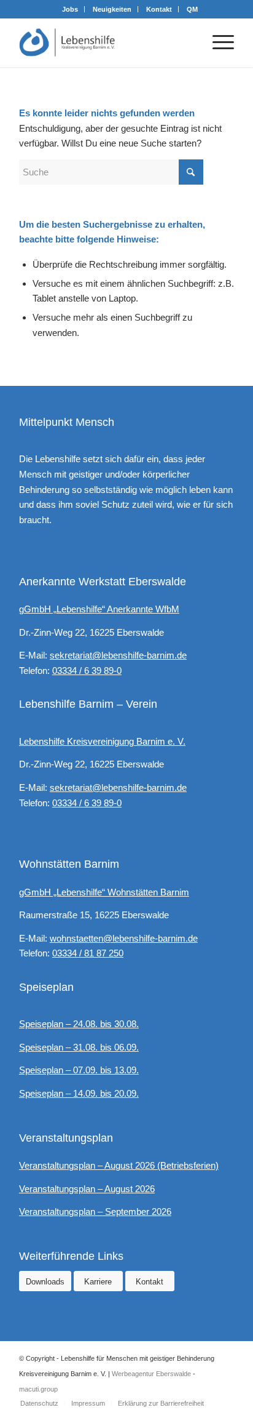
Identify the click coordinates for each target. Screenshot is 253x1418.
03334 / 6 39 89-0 (87, 670)
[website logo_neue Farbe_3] (105, 42)
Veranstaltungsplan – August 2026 (87, 1189)
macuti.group (38, 1389)
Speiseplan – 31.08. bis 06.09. (79, 1047)
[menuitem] (70, 9)
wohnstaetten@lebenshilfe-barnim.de (124, 938)
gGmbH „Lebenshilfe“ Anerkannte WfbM (99, 609)
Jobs (70, 9)
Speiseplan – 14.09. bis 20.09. (79, 1093)
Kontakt (159, 9)
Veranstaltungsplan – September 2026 (95, 1211)
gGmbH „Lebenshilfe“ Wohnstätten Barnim (104, 892)
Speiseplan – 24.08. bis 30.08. (79, 1024)
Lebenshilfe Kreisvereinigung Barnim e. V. (102, 741)
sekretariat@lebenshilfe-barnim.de (118, 655)
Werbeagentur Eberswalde (151, 1373)
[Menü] (217, 42)
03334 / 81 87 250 (87, 953)
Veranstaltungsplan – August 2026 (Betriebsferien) (119, 1165)
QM (192, 9)
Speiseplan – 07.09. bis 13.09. (79, 1070)
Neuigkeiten (112, 9)
